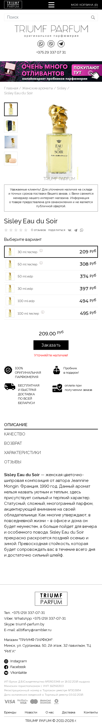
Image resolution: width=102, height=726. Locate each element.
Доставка (68, 712)
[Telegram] (75, 230)
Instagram (18, 661)
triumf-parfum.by (30, 624)
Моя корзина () (84, 5)
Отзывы (12, 461)
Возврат (13, 443)
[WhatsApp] (81, 230)
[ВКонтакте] (69, 230)
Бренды (10, 712)
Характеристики (22, 452)
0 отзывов (38, 230)
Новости (31, 712)
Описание (15, 424)
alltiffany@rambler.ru (34, 630)
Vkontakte (18, 673)
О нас (50, 712)
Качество (14, 434)
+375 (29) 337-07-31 (28, 613)
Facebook (18, 667)
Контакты (91, 712)
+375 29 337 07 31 (51, 52)
